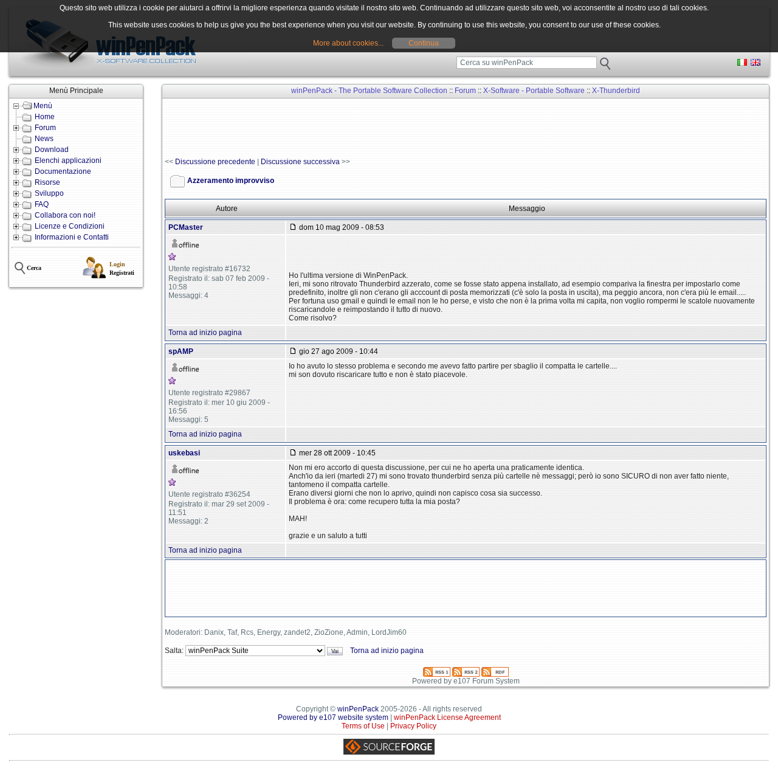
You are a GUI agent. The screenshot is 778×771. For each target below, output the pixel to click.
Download (52, 149)
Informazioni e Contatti (72, 237)
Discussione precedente (215, 161)
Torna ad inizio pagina (205, 332)
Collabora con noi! (65, 215)
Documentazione (63, 171)
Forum (45, 127)
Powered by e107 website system (333, 717)
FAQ (42, 204)
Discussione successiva (300, 161)
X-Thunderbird (616, 90)
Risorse (47, 182)
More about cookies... (348, 43)
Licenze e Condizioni (70, 226)
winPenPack (358, 709)
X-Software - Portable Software (534, 90)
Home (45, 116)
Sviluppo (49, 193)
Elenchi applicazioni (68, 160)
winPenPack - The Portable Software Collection (369, 90)
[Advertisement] (386, 128)
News (44, 138)
